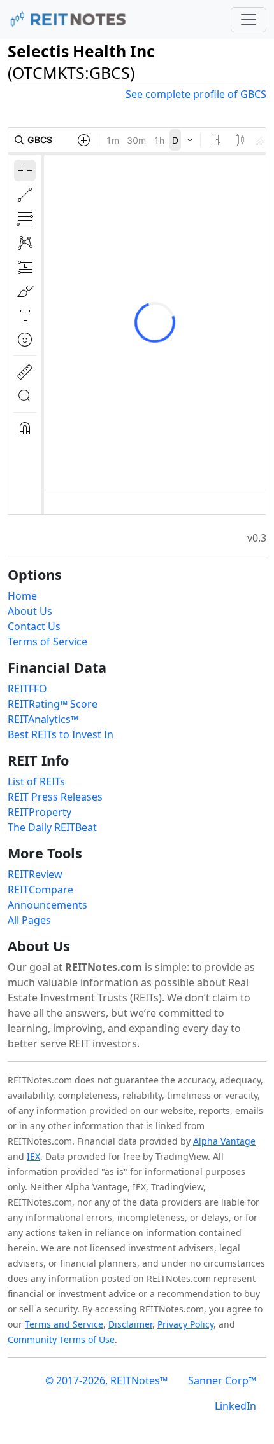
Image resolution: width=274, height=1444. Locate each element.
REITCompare (40, 890)
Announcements (47, 905)
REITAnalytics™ (43, 719)
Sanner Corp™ (222, 1380)
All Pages (29, 920)
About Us (30, 611)
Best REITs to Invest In (60, 734)
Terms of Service (47, 642)
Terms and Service (64, 1324)
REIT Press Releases (55, 797)
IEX (33, 1156)
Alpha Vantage (224, 1141)
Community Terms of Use (61, 1339)
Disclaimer (130, 1324)
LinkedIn (235, 1406)
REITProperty (39, 812)
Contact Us (34, 626)
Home (22, 596)
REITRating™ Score (52, 704)
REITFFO (27, 689)
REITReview (35, 874)
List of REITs (36, 781)
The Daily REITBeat (52, 827)
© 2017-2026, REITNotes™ (106, 1380)
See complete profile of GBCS (196, 94)
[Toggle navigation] (248, 19)
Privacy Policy (185, 1324)
